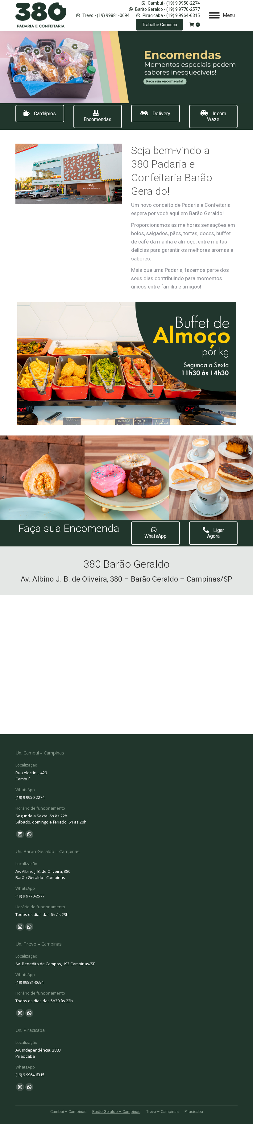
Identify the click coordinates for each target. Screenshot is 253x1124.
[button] (3, 478)
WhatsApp (155, 536)
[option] (42, 477)
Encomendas (97, 119)
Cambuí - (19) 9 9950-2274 (174, 3)
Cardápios (44, 113)
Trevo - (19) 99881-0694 (106, 15)
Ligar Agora (215, 533)
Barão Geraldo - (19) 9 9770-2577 (167, 9)
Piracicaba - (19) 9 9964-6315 (171, 15)
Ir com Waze (216, 116)
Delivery (160, 113)
